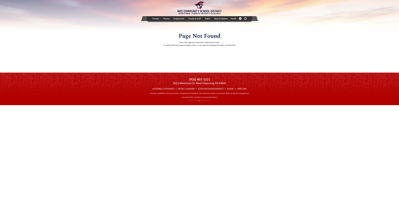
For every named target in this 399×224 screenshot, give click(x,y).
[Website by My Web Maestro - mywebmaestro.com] (199, 100)
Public (207, 18)
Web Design (192, 100)
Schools (155, 18)
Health (233, 18)
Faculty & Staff (194, 18)
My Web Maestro (205, 100)
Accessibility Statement (163, 88)
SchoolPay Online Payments (211, 88)
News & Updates (221, 18)
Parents (166, 18)
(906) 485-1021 (199, 79)
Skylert (230, 88)
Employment (179, 18)
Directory (242, 88)
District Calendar (186, 88)
